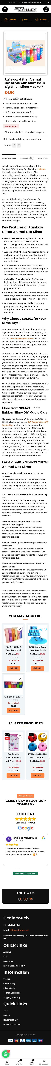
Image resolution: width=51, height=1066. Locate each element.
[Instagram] (26, 899)
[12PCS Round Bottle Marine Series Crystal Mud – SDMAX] (38, 635)
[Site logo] (25, 9)
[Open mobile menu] (5, 9)
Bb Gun (6, 1015)
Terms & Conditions (11, 993)
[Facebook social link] (14, 145)
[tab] (9, 158)
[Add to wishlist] (19, 628)
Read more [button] (11, 861)
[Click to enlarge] (10, 69)
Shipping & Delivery (11, 997)
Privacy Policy (9, 988)
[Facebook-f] (20, 899)
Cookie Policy (9, 983)
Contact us (8, 961)
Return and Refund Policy (14, 966)
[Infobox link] (26, 925)
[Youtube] (31, 899)
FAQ (5, 956)
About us (7, 952)
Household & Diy (10, 1020)
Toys (5, 1010)
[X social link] (19, 145)
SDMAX (41, 169)
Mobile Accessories (11, 1024)
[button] (1, 759)
